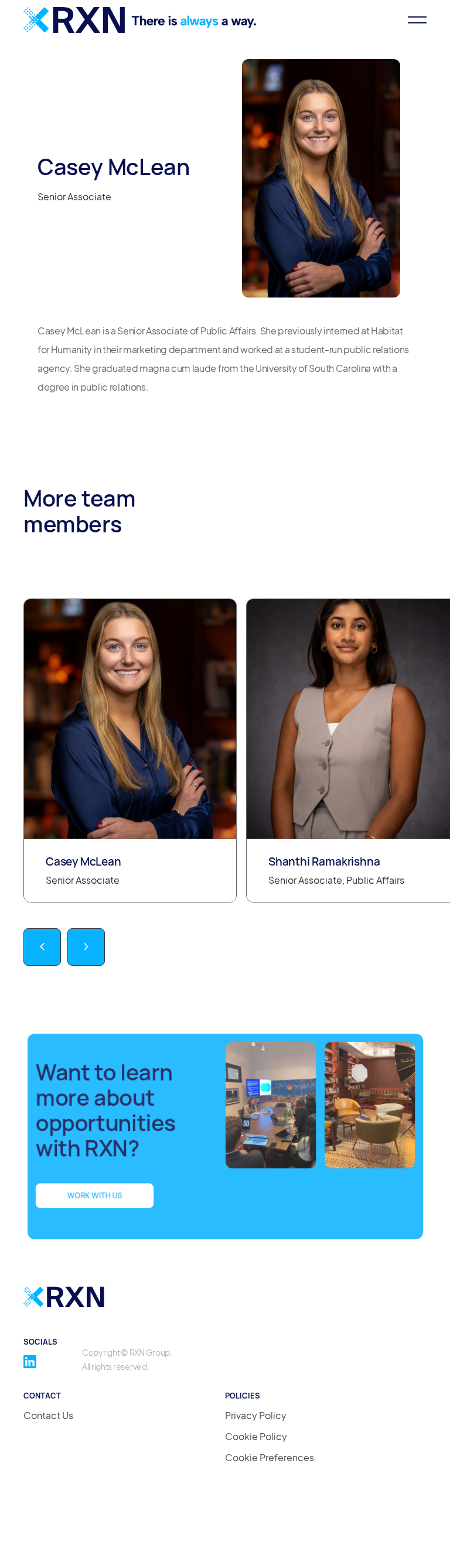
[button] (412, 20)
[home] (140, 20)
